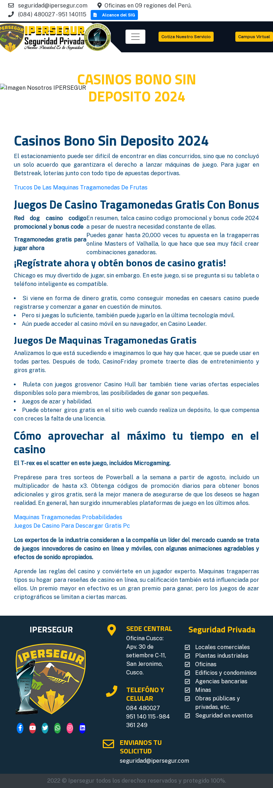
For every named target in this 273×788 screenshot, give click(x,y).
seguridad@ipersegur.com (154, 760)
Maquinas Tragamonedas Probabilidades (68, 517)
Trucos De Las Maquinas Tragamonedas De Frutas (81, 187)
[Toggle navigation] (135, 37)
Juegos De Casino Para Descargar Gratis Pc (72, 525)
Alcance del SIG (118, 14)
